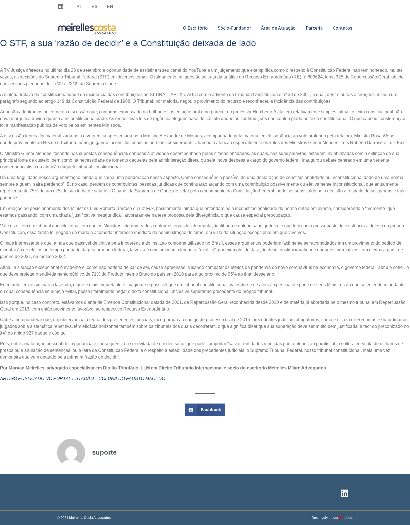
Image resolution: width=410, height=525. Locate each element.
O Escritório (195, 28)
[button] (205, 410)
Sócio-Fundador (234, 28)
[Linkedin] (60, 6)
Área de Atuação (278, 28)
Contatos (342, 28)
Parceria (314, 28)
